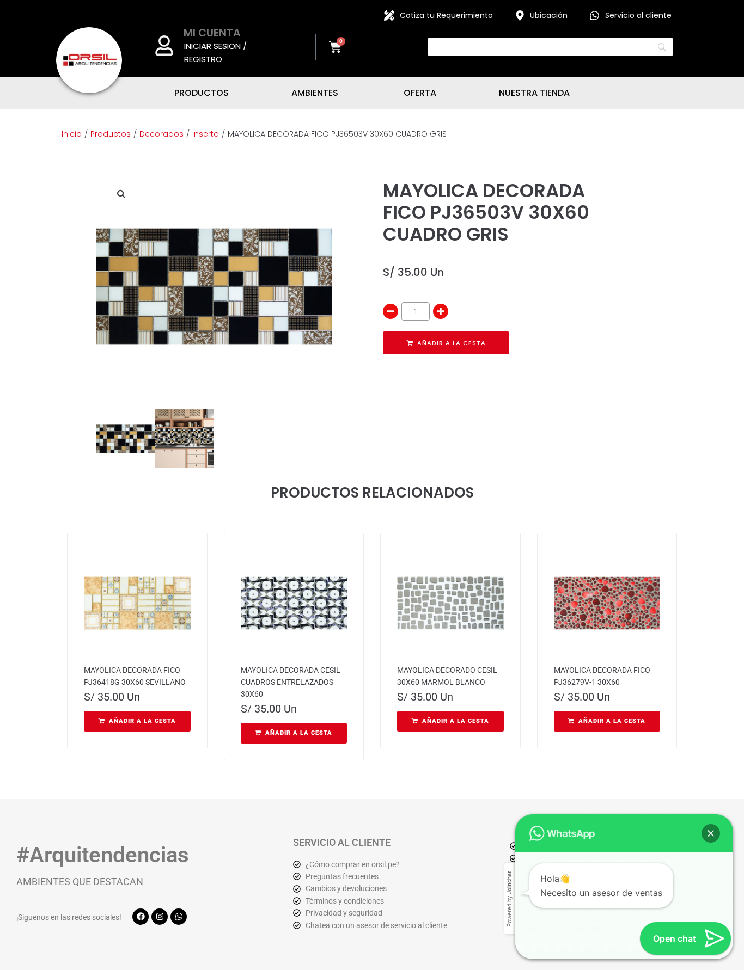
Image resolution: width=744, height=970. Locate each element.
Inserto (205, 133)
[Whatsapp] (178, 916)
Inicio (72, 133)
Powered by (509, 899)
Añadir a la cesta (451, 343)
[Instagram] (159, 916)
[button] (121, 193)
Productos (110, 133)
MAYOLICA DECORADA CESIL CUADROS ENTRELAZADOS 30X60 (290, 682)
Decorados (161, 133)
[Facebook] (140, 916)
